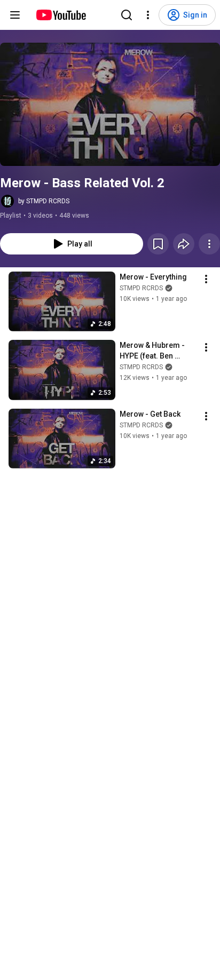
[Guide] (15, 15)
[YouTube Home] (60, 15)
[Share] (183, 243)
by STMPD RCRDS (43, 201)
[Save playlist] (158, 243)
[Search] (126, 15)
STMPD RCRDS (141, 288)
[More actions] (209, 243)
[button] (110, 104)
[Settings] (148, 15)
